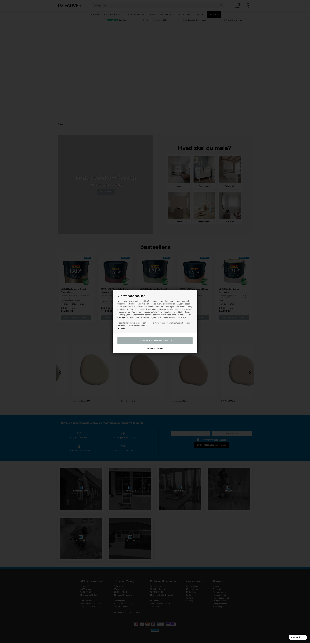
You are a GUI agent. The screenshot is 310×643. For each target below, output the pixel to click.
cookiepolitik (123, 317)
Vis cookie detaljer (155, 348)
